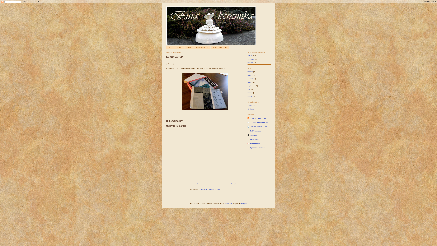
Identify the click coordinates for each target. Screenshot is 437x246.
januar (250, 75)
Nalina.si (253, 135)
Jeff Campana (255, 131)
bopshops (228, 203)
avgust (250, 96)
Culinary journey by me (259, 122)
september (251, 86)
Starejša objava (236, 184)
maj (249, 89)
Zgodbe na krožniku (258, 148)
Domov (170, 47)
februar (250, 72)
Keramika (251, 59)
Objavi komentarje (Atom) (210, 189)
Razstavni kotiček (202, 47)
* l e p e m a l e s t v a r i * (259, 118)
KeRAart (251, 109)
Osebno (250, 63)
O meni (179, 47)
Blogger (243, 203)
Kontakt (189, 47)
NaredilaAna (254, 139)
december (251, 79)
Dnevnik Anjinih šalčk (258, 127)
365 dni (250, 56)
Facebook (251, 105)
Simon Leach (255, 143)
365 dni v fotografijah (220, 47)
